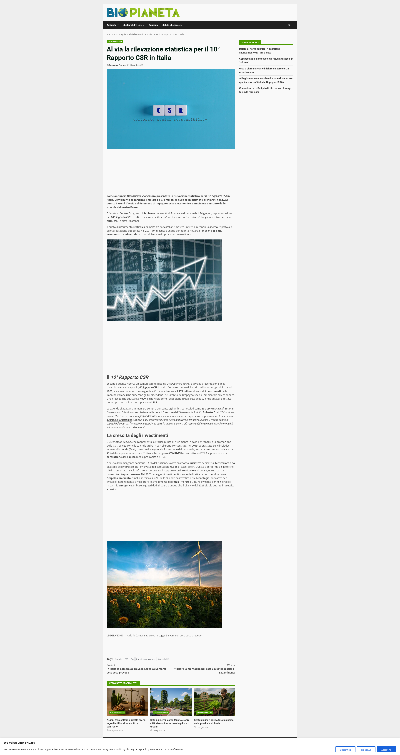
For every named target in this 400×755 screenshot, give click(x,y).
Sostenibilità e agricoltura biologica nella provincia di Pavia (214, 702)
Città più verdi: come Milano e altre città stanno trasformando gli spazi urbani (171, 702)
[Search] (289, 25)
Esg (132, 659)
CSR (126, 659)
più (119, 420)
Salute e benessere (172, 25)
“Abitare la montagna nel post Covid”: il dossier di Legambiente (204, 668)
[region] (200, 746)
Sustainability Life (132, 25)
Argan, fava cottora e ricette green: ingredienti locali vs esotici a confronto (127, 702)
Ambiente (111, 25)
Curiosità (153, 25)
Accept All (386, 749)
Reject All (366, 749)
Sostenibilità (163, 659)
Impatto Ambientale (145, 659)
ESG (203, 408)
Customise (345, 749)
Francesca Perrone (117, 65)
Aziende (118, 659)
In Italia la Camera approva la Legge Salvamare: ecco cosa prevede (163, 635)
